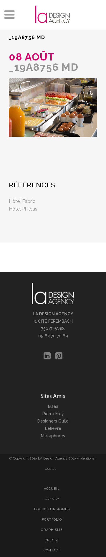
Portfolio (52, 519)
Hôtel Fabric (22, 201)
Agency (51, 499)
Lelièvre (53, 428)
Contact (52, 550)
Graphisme (52, 530)
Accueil (52, 489)
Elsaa (53, 406)
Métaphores (53, 435)
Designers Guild (53, 421)
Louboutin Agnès (52, 509)
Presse (52, 540)
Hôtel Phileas (23, 209)
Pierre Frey (53, 413)
